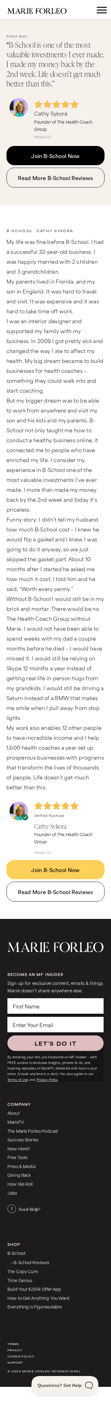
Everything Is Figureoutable (34, 1306)
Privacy (14, 1350)
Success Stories (22, 1139)
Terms (13, 1344)
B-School (19, 230)
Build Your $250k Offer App (34, 1289)
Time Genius (19, 1280)
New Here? (18, 1148)
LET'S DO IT (55, 1043)
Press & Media (21, 1166)
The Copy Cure (22, 1271)
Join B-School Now (55, 156)
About (13, 1112)
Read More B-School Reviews (55, 178)
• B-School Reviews (30, 1262)
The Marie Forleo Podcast (32, 1130)
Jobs (12, 1192)
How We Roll (20, 1183)
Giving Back (19, 1174)
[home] (41, 10)
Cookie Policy (20, 1356)
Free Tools (17, 1157)
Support (15, 1363)
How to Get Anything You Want (38, 1298)
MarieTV (15, 1121)
